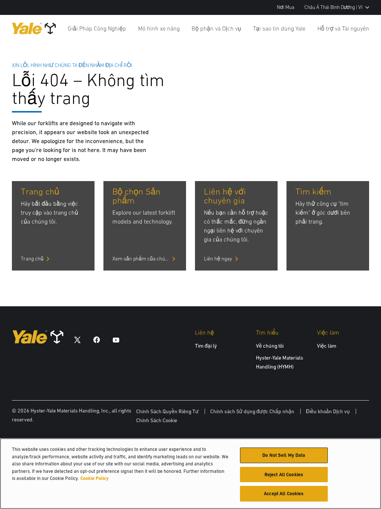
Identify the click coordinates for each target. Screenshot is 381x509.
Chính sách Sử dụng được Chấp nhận (252, 411)
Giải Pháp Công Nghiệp (97, 28)
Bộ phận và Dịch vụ (216, 28)
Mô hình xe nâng (159, 28)
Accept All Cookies (284, 493)
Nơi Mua (285, 7)
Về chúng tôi (270, 346)
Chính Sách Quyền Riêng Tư (167, 411)
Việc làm (326, 346)
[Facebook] (96, 340)
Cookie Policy (94, 478)
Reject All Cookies (284, 474)
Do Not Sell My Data (283, 455)
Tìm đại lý (206, 346)
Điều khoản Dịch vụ (328, 411)
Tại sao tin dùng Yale (279, 28)
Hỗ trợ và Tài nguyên (343, 28)
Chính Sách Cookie (156, 420)
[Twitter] (77, 340)
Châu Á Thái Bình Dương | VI (333, 7)
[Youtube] (116, 340)
